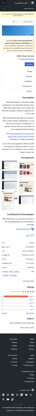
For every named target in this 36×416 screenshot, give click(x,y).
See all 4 (4, 267)
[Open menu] (3, 3)
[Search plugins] (14, 22)
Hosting (31, 346)
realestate (6, 275)
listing (11, 271)
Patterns (14, 349)
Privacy (31, 349)
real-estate (13, 275)
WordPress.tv (28, 365)
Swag (14, 365)
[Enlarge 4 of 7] (15, 163)
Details (29, 71)
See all (4, 313)
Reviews (29, 76)
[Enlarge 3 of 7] (31, 198)
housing (16, 271)
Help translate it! (18, 15)
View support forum (27, 327)
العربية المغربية (25, 390)
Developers (30, 362)
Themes (14, 342)
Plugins (14, 346)
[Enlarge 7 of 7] (15, 194)
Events (14, 359)
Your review (30, 313)
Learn (32, 355)
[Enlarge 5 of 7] (15, 173)
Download (29, 64)
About (32, 339)
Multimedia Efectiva (27, 59)
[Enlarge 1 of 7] (31, 163)
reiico (28, 235)
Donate (13, 362)
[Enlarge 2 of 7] (31, 182)
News (32, 342)
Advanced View (28, 281)
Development (27, 86)
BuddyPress (29, 382)
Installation (28, 81)
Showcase (13, 339)
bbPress (30, 378)
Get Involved (12, 355)
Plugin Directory (29, 8)
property (5, 271)
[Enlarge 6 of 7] (15, 183)
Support (29, 91)
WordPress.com (27, 371)
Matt (31, 375)
